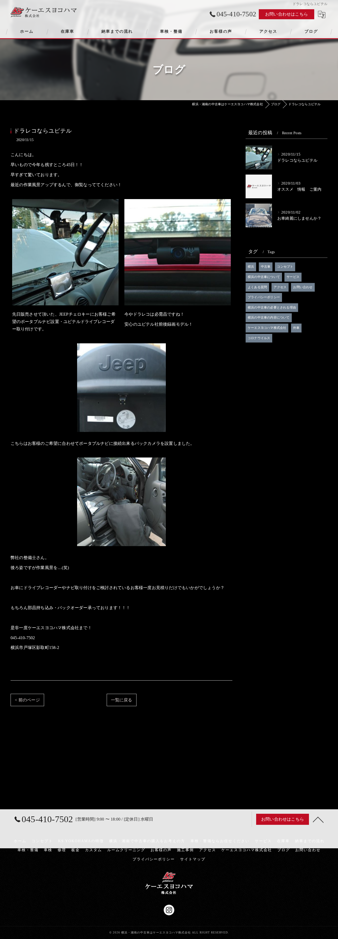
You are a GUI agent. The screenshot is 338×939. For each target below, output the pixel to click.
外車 (296, 328)
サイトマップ (192, 859)
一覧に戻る (121, 700)
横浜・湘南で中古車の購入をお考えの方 (147, 841)
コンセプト (285, 266)
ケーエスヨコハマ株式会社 (267, 328)
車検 (48, 850)
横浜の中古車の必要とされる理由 (272, 307)
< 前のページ (27, 700)
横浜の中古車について (264, 277)
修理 (62, 850)
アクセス (280, 287)
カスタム (93, 850)
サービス (293, 277)
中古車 (266, 266)
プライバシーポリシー (264, 297)
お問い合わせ (302, 287)
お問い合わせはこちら (286, 14)
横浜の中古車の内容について (269, 317)
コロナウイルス (259, 338)
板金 (75, 850)
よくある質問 (257, 287)
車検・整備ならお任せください (220, 841)
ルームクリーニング (126, 850)
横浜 (251, 266)
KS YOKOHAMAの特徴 (81, 841)
